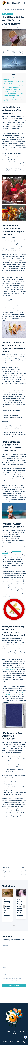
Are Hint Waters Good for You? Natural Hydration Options (7, 872)
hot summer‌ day (9, 359)
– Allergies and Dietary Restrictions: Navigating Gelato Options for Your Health (14, 96)
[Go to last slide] (4, 906)
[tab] (12, 925)
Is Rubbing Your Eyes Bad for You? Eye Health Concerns (7, 908)
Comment (5, 946)
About (22, 1031)
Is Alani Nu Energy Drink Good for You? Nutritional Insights (21, 872)
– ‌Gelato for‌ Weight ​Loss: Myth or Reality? (14, 93)
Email (4, 974)
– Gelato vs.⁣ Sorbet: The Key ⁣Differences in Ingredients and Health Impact (13, 86)
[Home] (2, 9)
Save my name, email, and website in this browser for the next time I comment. (12, 979)
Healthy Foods (9, 13)
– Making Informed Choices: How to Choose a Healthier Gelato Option (12, 90)
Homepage (7, 1031)
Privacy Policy (21, 1042)
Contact (14, 1033)
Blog (15, 1031)
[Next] (24, 906)
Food (3, 13)
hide (17, 75)
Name (4, 967)
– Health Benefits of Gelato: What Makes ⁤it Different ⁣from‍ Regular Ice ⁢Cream (13, 82)
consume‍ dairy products (9, 669)
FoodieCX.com (6, 27)
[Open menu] (24, 2)
